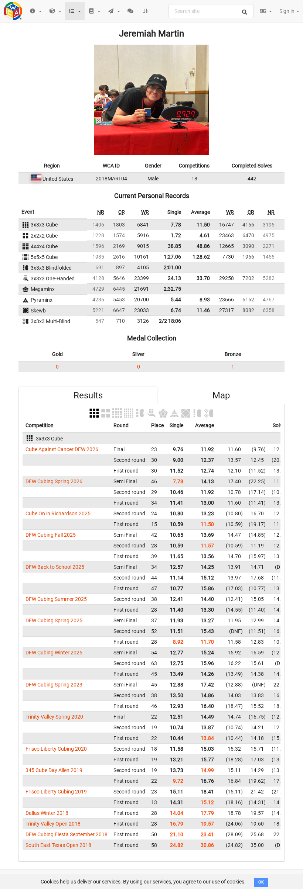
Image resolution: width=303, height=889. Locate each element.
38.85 (174, 246)
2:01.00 (172, 267)
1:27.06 (172, 257)
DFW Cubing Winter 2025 (53, 652)
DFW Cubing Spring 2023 (53, 685)
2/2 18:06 (170, 321)
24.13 (174, 278)
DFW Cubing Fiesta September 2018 (66, 834)
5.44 (176, 299)
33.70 (203, 278)
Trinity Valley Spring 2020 (54, 717)
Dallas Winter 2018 (46, 813)
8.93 (205, 299)
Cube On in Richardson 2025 (58, 513)
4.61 (205, 235)
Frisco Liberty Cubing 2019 (56, 792)
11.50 (203, 225)
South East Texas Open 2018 (58, 845)
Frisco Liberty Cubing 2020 (56, 749)
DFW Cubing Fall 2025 (50, 535)
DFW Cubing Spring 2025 (53, 620)
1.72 (176, 235)
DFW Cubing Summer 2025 (56, 599)
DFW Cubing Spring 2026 (53, 481)
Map (221, 395)
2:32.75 (172, 289)
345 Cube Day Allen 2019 (53, 770)
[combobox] (210, 11)
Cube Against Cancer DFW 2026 (61, 449)
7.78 (176, 225)
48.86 (203, 246)
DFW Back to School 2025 (54, 567)
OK (261, 882)
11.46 (203, 310)
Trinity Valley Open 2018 (53, 824)
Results (88, 395)
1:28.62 (201, 257)
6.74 (176, 310)
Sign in (287, 11)
